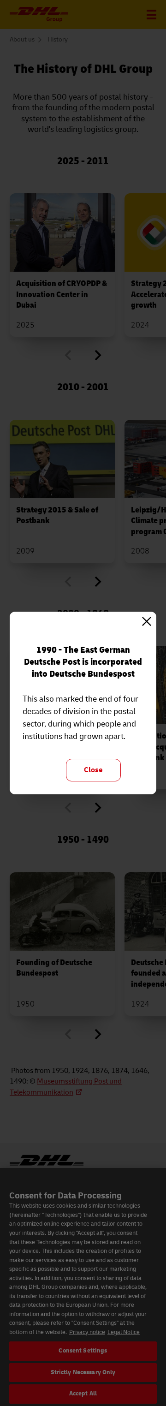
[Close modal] (146, 621)
